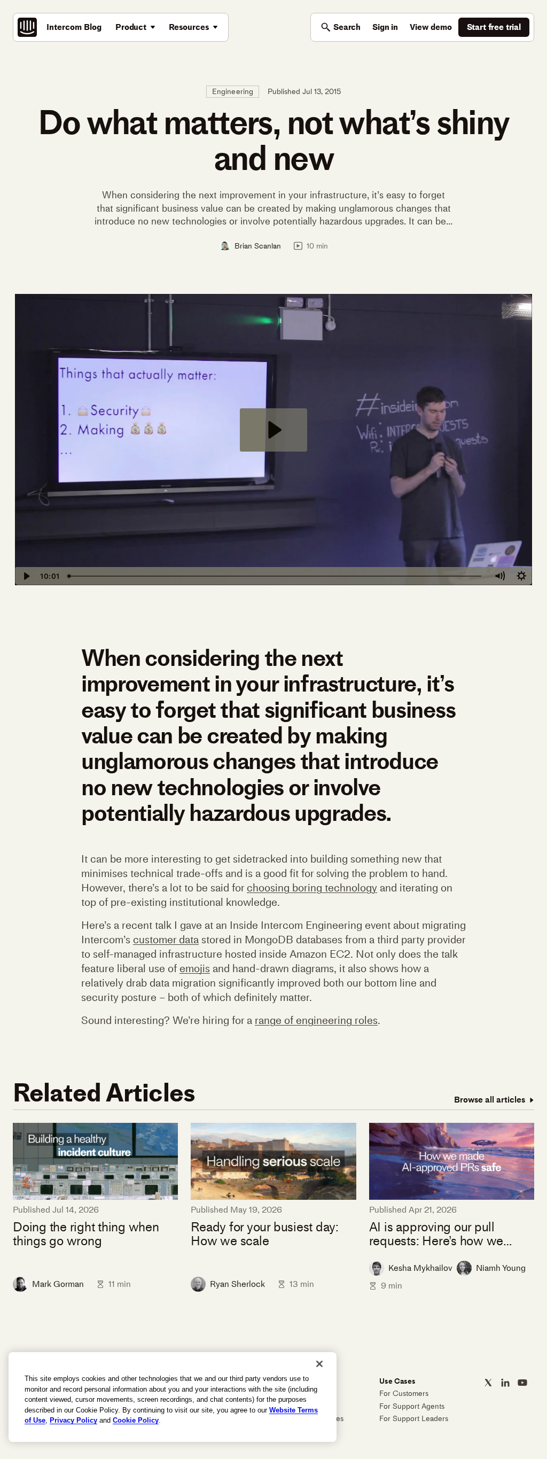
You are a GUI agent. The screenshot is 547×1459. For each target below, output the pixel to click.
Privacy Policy (73, 1420)
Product (130, 27)
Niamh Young (501, 1268)
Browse (489, 1100)
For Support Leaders (413, 1418)
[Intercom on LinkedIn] (505, 1382)
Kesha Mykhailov (420, 1268)
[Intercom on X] (488, 1382)
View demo (431, 27)
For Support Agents (411, 1406)
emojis (194, 968)
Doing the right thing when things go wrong (86, 1234)
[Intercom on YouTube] (522, 1382)
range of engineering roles (316, 1020)
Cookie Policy (136, 1420)
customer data (166, 939)
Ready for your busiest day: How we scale (265, 1234)
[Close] (319, 1364)
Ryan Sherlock (237, 1284)
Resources (189, 27)
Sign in (385, 27)
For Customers (403, 1393)
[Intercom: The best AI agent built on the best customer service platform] (27, 27)
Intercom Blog (73, 27)
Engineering (233, 91)
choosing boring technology (312, 887)
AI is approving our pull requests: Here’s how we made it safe (436, 1234)
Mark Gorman (58, 1284)
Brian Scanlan (258, 246)
